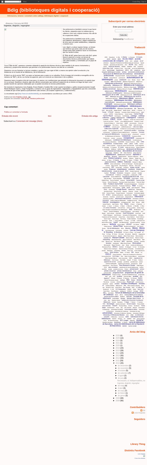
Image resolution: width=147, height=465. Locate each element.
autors (116, 79)
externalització (110, 174)
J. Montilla (136, 206)
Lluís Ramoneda (109, 230)
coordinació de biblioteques (122, 140)
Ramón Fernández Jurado (111, 280)
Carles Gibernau (119, 114)
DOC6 (105, 158)
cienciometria (133, 123)
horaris (136, 191)
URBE (132, 315)
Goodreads (112, 189)
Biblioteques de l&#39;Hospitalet (132, 93)
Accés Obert (127, 59)
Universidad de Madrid (117, 309)
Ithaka (126, 204)
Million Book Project (125, 243)
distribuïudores (122, 156)
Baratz (133, 79)
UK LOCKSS (127, 307)
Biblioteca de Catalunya (133, 85)
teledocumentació (120, 304)
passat (141, 261)
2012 (118, 358)
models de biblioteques (137, 245)
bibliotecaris (138, 89)
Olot (122, 256)
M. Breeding (108, 232)
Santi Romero (114, 291)
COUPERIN (121, 141)
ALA (126, 64)
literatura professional (37, 98)
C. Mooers (139, 110)
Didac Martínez (128, 152)
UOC (127, 315)
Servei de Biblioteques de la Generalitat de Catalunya (123, 294)
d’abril (120, 388)
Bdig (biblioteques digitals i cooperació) (53, 10)
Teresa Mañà (140, 304)
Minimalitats (136, 243)
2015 (118, 350)
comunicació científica (130, 130)
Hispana (125, 191)
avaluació (122, 80)
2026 (118, 335)
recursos (112, 282)
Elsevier (131, 165)
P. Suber (134, 260)
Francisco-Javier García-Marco (127, 182)
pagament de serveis (110, 261)
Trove (117, 307)
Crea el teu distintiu (140, 458)
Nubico (106, 252)
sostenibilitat (115, 298)
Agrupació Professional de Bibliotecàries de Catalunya (124, 63)
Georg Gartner (116, 187)
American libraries (114, 66)
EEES (107, 164)
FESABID (127, 178)
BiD (135, 108)
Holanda (131, 191)
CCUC (119, 119)
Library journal (108, 226)
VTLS (104, 320)
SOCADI (129, 296)
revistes (117, 284)
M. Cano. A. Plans (128, 232)
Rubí (133, 287)
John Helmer (135, 211)
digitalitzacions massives (124, 154)
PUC (114, 276)
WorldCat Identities (108, 322)
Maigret (120, 236)
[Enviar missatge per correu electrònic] (28, 97)
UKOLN (135, 307)
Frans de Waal (140, 182)
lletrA (122, 228)
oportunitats (141, 256)
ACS (131, 61)
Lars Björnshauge (124, 222)
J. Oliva (142, 206)
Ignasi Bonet (128, 195)
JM (144, 410)
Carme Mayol (108, 116)
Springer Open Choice (134, 298)
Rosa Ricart (118, 287)
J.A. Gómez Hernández (109, 207)
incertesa (112, 196)
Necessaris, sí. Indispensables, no (131, 381)
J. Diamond (139, 204)
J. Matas (122, 206)
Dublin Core (138, 158)
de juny (121, 378)
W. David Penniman (113, 320)
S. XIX (112, 289)
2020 (118, 345)
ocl (141, 252)
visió (134, 318)
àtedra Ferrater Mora (131, 75)
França (104, 182)
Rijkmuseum (119, 285)
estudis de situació (118, 171)
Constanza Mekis (136, 136)
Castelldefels (125, 116)
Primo (134, 271)
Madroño (134, 234)
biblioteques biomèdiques (135, 91)
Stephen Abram (116, 300)
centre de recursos (108, 121)
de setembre (123, 373)
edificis (120, 162)
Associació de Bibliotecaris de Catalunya (118, 74)
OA (132, 252)
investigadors (115, 202)
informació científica (108, 198)
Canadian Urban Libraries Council (130, 112)
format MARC (130, 180)
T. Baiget (126, 302)
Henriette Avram (108, 191)
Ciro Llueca (116, 125)
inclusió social (119, 196)
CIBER (126, 123)
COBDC (107, 127)
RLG (142, 285)
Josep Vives (122, 217)
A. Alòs (118, 57)
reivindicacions (139, 282)
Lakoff (115, 222)
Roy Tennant (126, 287)
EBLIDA (142, 160)
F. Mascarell (134, 174)
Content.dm (106, 138)
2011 (118, 361)
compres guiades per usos (115, 130)
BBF (143, 79)
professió (140, 271)
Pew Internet (114, 265)
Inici (49, 116)
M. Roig (109, 234)
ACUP (141, 61)
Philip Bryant (140, 265)
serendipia (111, 293)
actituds (136, 61)
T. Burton (133, 302)
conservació (135, 134)
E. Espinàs (116, 160)
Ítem (121, 204)
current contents (111, 145)
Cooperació (129, 138)
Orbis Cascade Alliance (111, 258)
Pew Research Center (127, 265)
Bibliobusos (139, 81)
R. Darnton (126, 278)
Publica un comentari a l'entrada (16, 112)
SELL (104, 293)
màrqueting (106, 239)
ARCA (127, 70)
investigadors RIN (125, 202)
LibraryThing (117, 226)
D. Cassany (114, 147)
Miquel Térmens (116, 245)
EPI (113, 167)
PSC (106, 276)
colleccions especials (111, 128)
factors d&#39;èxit (116, 176)
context (113, 138)
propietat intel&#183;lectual (129, 274)
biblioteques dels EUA (111, 98)
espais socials (135, 167)
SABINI (129, 289)
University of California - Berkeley (122, 313)
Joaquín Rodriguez (114, 211)
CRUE (125, 143)
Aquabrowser (120, 70)
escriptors (126, 167)
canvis (105, 114)
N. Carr (134, 247)
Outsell (129, 260)
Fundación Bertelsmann (130, 184)
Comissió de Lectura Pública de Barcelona (131, 128)
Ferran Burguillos (117, 178)
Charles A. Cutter (138, 121)
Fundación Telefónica (125, 185)
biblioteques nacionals (120, 104)
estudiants (131, 169)
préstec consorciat (110, 271)
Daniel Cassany (140, 147)
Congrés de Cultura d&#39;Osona (121, 132)
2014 (118, 353)
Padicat (141, 260)
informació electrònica (123, 198)
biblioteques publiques (134, 104)
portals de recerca (118, 269)
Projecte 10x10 (116, 274)
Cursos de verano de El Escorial (125, 145)
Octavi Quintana (117, 254)
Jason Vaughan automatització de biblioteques (114, 209)
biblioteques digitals (126, 98)
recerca (139, 280)
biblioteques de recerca (132, 96)
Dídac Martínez (137, 152)
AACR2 (114, 59)
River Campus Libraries (134, 285)
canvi (142, 112)
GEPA (123, 187)
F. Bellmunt (118, 174)
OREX (130, 258)
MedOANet (129, 241)
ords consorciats (123, 258)
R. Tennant (134, 278)
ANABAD (129, 66)
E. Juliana (129, 160)
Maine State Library (129, 236)
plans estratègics (113, 267)
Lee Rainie (136, 224)
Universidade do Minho (130, 309)
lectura (113, 224)
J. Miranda (129, 206)
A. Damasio (132, 57)
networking (117, 250)
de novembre (123, 368)
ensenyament (106, 167)
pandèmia (126, 261)
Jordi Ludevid (110, 213)
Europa (112, 173)
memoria (136, 241)
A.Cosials (139, 57)
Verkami (114, 318)
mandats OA (107, 237)
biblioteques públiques (117, 106)
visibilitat (129, 318)
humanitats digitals (139, 193)
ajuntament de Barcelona (116, 64)
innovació (106, 200)
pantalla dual (134, 261)
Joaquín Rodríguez (126, 211)
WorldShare (117, 322)
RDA (128, 280)
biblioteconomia (109, 91)
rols (103, 287)
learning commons (135, 222)
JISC (130, 209)
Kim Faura (123, 218)
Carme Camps (128, 114)
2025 (118, 338)
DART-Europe (121, 149)
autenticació (122, 77)
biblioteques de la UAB (110, 95)
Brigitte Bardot (118, 110)
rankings (122, 280)
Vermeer (120, 318)
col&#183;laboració (126, 126)
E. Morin (136, 160)
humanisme (130, 193)
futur (134, 186)
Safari (134, 289)
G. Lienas (140, 185)
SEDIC (141, 291)
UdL (122, 307)
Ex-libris (140, 173)
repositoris (105, 283)
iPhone (138, 202)
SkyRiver (122, 296)
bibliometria (107, 85)
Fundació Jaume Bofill (115, 184)
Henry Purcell (117, 191)
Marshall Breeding (116, 239)
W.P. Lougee (124, 320)
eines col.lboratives (115, 163)
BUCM (133, 110)
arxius (124, 72)
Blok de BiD (25, 98)
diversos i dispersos (133, 156)
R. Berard (119, 278)
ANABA (124, 66)
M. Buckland (118, 232)
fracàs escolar (140, 180)
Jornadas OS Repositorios (130, 215)
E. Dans (109, 160)
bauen (138, 79)
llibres (135, 228)
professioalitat (107, 272)
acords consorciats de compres (122, 60)
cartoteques (117, 116)
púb (110, 276)
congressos (134, 132)
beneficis (107, 81)
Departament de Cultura (113, 151)
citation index (123, 125)
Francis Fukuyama (112, 182)
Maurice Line (109, 241)
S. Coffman (139, 287)
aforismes (106, 63)
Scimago (135, 291)
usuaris (106, 317)
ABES (119, 59)
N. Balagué (128, 247)
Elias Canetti (114, 165)
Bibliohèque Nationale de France (133, 83)
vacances (121, 316)
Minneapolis (107, 245)
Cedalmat (125, 119)
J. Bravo (132, 204)
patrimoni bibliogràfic (111, 263)
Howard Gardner (120, 193)
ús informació (139, 315)
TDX (104, 304)
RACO (140, 278)
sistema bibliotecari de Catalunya (133, 294)
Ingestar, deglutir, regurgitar (128, 383)
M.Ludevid (128, 234)
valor (127, 317)
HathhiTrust (131, 189)
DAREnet (113, 149)
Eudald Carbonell (134, 171)
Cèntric (117, 121)
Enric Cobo (138, 165)
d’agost (121, 376)
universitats (107, 313)
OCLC (108, 254)
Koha (110, 220)
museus (121, 247)
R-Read (113, 278)
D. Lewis (121, 147)
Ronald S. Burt (110, 287)
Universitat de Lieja (135, 311)
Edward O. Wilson (137, 162)
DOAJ (141, 156)
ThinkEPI (114, 305)
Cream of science (130, 141)
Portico (126, 269)
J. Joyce (109, 206)
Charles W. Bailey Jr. (109, 123)
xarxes (124, 326)
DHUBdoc (116, 152)
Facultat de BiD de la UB (130, 176)
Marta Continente (127, 239)
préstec (142, 269)
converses (119, 138)
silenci (121, 294)
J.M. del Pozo (121, 207)
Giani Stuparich (136, 187)
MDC (123, 241)
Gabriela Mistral (107, 187)
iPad (133, 202)
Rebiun (133, 280)
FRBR (104, 184)
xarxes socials (132, 326)
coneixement (106, 132)
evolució (134, 173)
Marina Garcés (130, 237)
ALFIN (131, 64)
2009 (106, 57)
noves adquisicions (139, 250)
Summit (114, 302)
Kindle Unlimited (131, 218)
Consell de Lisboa (126, 134)
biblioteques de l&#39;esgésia (114, 93)
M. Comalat (138, 232)
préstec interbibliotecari (124, 271)
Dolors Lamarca (114, 158)
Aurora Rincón (113, 77)
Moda (127, 245)
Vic (124, 318)
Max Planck (117, 241)
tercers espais (131, 304)
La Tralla (133, 220)
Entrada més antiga (90, 116)
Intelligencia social (132, 200)
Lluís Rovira (119, 230)
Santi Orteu (106, 291)
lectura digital (120, 224)
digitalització (111, 154)
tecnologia (110, 304)
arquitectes (137, 70)
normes (124, 250)
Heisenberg (139, 189)
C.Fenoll (110, 112)
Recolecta (106, 282)
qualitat (135, 276)
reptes (111, 283)
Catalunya (140, 117)
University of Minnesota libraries (114, 315)
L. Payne (126, 220)
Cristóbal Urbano (118, 143)
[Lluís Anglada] (144, 456)
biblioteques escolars (123, 100)
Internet (105, 202)
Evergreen (127, 173)
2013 (118, 356)
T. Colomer (140, 302)
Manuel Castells (118, 238)
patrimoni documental (124, 263)
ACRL (126, 61)
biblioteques (121, 91)
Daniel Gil (106, 149)
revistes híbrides (110, 285)
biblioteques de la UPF (116, 96)
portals (110, 269)
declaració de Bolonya (134, 149)
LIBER (142, 224)
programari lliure (118, 273)
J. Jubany (116, 206)
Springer (122, 298)
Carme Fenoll (138, 114)
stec (109, 300)
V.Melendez (114, 316)
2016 (118, 348)
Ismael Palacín (107, 204)
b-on (129, 79)
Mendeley (108, 243)
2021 (118, 343)
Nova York (130, 250)
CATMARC (106, 119)
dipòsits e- (137, 154)
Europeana (120, 173)
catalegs (134, 116)
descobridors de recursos (132, 151)
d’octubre (122, 370)
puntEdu (119, 276)
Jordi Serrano (117, 215)
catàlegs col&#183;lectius (118, 117)
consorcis (126, 136)
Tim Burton (137, 305)
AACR (108, 59)
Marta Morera (137, 239)
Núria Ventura (114, 252)
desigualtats (109, 152)
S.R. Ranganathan (121, 289)
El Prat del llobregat (127, 163)
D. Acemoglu (105, 147)
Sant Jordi (140, 289)
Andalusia (140, 66)
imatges (135, 195)
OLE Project (115, 256)
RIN (125, 285)
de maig (121, 386)
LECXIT (129, 224)
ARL (131, 70)
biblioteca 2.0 (117, 85)
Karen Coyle (107, 218)
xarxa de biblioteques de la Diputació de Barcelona (127, 325)
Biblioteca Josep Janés (130, 87)
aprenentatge (110, 70)
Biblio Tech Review (116, 81)
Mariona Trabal (139, 237)
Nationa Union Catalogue (110, 248)
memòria (142, 241)
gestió (128, 187)
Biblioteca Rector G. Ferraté (124, 89)
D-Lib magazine (140, 145)
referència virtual (121, 282)
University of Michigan (138, 313)
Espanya (112, 169)
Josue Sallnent (131, 217)
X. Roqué (124, 322)
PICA (105, 267)
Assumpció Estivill (120, 75)
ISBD (142, 202)
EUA (126, 171)
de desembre (123, 366)
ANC (135, 66)
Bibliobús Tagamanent (129, 81)
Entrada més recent (10, 116)
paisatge (119, 261)
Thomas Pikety (123, 305)
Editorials (127, 162)
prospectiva (141, 274)
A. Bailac (124, 57)
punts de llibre (127, 276)
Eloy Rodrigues (124, 165)
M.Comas (121, 234)
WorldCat (139, 320)
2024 (118, 341)
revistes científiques (129, 284)
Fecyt (141, 176)
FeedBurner (129, 39)
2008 (118, 401)
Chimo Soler (119, 123)
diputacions (107, 156)
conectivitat (141, 130)
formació (122, 180)
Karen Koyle (115, 218)
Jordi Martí (118, 213)
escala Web (119, 167)
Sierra (116, 294)
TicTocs (130, 305)
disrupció (114, 156)
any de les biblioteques (138, 68)
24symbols (112, 57)
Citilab (130, 125)
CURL (136, 143)
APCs (104, 70)
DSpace (131, 158)
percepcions (134, 263)
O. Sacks (127, 252)
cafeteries (117, 112)
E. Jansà (123, 160)
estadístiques (122, 169)
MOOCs (115, 247)
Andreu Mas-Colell (108, 68)
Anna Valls (127, 68)
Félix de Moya (107, 178)
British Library (126, 110)
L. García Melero (118, 220)
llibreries (128, 228)
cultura (131, 143)
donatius (125, 158)
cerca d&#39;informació (126, 121)
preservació (134, 269)
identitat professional (117, 195)
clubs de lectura (138, 125)
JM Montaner (137, 209)
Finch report (135, 178)
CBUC (113, 119)
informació (139, 197)
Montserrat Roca (106, 247)
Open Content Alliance (131, 256)
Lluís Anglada (139, 413)
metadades (116, 243)
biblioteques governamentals (123, 102)
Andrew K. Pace (118, 68)
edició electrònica (110, 162)
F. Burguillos (126, 174)
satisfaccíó (123, 291)
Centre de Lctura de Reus (137, 119)
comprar (105, 130)
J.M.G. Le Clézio (131, 207)
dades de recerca (130, 147)
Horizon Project (111, 193)
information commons (138, 198)
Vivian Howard (140, 318)
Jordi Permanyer (128, 213)
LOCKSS (125, 230)
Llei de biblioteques (113, 228)
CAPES (111, 114)
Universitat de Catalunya (121, 311)
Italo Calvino (115, 204)
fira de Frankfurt (114, 180)
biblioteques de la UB (126, 94)
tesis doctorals (106, 305)
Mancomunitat (139, 236)
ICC (103, 195)
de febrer (122, 393)
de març (121, 391)
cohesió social (115, 126)
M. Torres (114, 234)
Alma (136, 64)
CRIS (137, 141)
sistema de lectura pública (111, 296)
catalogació (131, 117)
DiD (121, 152)
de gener (122, 396)
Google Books (121, 189)
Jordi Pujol (138, 213)
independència (129, 196)
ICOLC (108, 195)
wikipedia (132, 320)
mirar (123, 245)
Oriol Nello (122, 260)
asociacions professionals (136, 72)
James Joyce (140, 207)
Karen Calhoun (140, 217)
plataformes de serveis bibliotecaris (129, 267)
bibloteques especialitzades (125, 108)
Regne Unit (130, 282)
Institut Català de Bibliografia (118, 200)
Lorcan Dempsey (137, 230)
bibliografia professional (114, 83)
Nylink (121, 252)
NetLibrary (110, 250)
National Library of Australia (126, 248)
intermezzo (141, 200)
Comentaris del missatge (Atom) (29, 121)
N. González (141, 247)
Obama (137, 252)
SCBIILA (129, 291)
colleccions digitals (138, 126)
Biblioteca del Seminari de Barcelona (112, 87)
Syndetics (120, 302)
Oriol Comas (115, 260)
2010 (118, 363)
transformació (110, 307)
